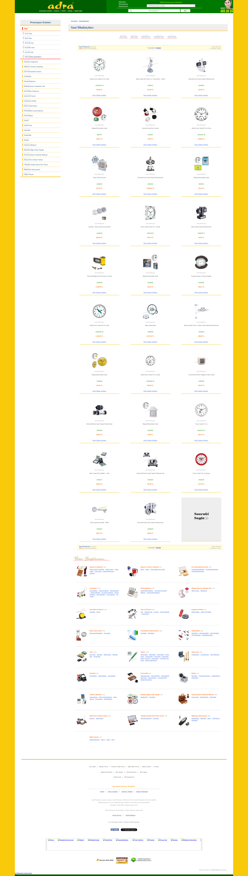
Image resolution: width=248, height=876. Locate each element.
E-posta (156, 766)
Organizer (92, 573)
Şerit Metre (92, 612)
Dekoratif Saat (107, 654)
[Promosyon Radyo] (183, 682)
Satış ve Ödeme (113, 791)
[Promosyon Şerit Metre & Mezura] (81, 619)
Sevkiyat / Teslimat (127, 791)
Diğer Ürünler (94, 737)
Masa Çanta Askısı (96, 631)
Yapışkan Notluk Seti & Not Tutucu (152, 716)
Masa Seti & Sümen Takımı (98, 716)
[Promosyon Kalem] (132, 661)
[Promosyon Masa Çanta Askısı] (81, 640)
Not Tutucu (156, 718)
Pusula (108, 739)
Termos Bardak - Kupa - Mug (158, 569)
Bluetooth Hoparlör (94, 739)
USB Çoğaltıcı (216, 718)
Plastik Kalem (144, 654)
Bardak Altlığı (144, 697)
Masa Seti (92, 718)
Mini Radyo (194, 676)
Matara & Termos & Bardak (150, 567)
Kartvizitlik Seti (152, 677)
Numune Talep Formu (118, 766)
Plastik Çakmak (195, 612)
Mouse (209, 718)
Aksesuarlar (194, 720)
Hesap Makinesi (146, 588)
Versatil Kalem (149, 656)
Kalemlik (92, 673)
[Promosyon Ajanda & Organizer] (81, 576)
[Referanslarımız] (123, 844)
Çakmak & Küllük (197, 609)
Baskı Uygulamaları (142, 791)
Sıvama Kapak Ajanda (108, 571)
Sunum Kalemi (195, 718)
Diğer (113, 739)
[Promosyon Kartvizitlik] (132, 682)
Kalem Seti (195, 652)
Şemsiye (103, 739)
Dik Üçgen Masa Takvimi (105, 697)
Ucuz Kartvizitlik (162, 677)
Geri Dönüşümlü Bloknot (198, 569)
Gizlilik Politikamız (130, 815)
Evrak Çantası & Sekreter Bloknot (203, 694)
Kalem (143, 652)
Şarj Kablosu (151, 633)
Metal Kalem (152, 654)
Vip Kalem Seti (195, 654)
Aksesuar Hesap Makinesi (153, 592)
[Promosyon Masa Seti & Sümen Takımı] (81, 725)
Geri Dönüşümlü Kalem (212, 569)
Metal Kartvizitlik (145, 676)
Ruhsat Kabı (213, 697)
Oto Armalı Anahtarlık (107, 592)
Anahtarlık (93, 588)
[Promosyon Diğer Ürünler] (81, 746)
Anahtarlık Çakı (149, 612)
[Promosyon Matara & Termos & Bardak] (132, 576)
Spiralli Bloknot (108, 699)
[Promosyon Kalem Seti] (183, 661)
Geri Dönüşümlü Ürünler (200, 567)
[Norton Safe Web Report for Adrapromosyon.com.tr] (105, 862)
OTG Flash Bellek (196, 635)
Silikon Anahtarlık (104, 590)
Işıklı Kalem (157, 656)
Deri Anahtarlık (94, 590)
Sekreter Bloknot (204, 697)
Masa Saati (99, 654)
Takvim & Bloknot (96, 694)
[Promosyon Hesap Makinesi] (132, 597)
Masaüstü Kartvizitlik (146, 679)
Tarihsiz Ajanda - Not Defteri (97, 569)
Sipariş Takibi (146, 766)
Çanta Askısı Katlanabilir (96, 633)
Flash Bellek (196, 631)
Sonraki (158, 48)
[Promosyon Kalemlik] (81, 682)
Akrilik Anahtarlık (95, 592)
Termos (147, 569)
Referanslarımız (123, 4)
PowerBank (143, 633)
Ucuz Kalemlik (111, 676)
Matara (142, 569)
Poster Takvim (98, 699)
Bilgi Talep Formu (133, 766)
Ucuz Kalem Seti (205, 654)
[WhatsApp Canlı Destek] (23, 873)
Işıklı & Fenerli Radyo (204, 676)
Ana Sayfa (74, 21)
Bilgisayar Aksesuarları (199, 716)
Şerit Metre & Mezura (97, 609)
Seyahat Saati (97, 656)
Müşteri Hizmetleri (106, 772)
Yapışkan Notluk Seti (146, 718)
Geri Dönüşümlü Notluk (198, 571)
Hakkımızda (122, 1)
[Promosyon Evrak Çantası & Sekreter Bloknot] (183, 704)
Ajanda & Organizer (96, 567)
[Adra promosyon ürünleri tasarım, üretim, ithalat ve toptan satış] (60, 12)
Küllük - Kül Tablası (206, 612)
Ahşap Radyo (195, 677)
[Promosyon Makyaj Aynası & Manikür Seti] (183, 597)
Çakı (142, 612)
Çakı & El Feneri (146, 609)
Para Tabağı (152, 697)
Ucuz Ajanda (98, 571)
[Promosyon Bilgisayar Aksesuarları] (183, 725)
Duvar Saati (92, 654)
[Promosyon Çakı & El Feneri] (132, 619)
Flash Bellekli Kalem (207, 635)
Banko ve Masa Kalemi (151, 660)
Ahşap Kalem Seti (214, 654)
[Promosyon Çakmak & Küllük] (183, 619)
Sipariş (102, 791)
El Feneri (156, 612)
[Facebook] (115, 830)
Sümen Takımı (99, 718)
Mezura (98, 612)
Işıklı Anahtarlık (101, 594)
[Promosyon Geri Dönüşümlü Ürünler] (183, 576)
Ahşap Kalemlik (102, 676)
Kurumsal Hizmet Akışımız (124, 786)
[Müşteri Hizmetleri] (226, 12)
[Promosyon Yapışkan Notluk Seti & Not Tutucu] (132, 725)
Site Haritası (119, 772)
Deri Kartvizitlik (155, 676)
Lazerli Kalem (155, 658)
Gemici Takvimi (94, 697)
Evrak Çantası (195, 697)
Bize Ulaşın (143, 772)
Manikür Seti (204, 590)
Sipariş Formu (103, 766)
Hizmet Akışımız (123, 6)
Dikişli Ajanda (109, 569)
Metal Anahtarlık (114, 590)
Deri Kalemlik (93, 676)
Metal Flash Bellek (204, 633)
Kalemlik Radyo (216, 676)
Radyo (194, 673)
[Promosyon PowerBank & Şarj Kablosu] (132, 640)
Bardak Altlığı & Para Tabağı (150, 694)
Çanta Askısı (107, 633)
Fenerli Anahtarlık (164, 612)
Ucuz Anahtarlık (111, 594)
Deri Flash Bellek (214, 633)
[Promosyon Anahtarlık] (81, 597)
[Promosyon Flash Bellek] (183, 640)
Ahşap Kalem (160, 654)
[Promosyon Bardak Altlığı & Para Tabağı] (132, 704)
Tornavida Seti (145, 614)
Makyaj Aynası (195, 590)
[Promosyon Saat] (81, 661)
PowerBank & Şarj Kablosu (150, 631)
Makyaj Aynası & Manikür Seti (201, 588)
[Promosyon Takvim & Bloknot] (81, 704)
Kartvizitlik (144, 673)
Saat (91, 652)
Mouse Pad (203, 718)
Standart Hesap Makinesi (147, 590)
